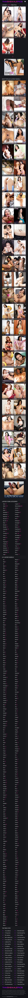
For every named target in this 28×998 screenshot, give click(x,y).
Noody (16, 681)
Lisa (4, 908)
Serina (17, 807)
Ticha (17, 864)
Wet (16, 552)
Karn (4, 858)
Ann (4, 589)
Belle (4, 641)
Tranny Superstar (20, 953)
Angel (4, 587)
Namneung (17, 622)
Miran (17, 599)
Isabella (5, 803)
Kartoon (5, 860)
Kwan (4, 879)
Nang (16, 631)
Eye (4, 738)
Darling (5, 708)
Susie (16, 841)
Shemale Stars (8, 964)
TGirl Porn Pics (8, 968)
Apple (4, 597)
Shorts (17, 524)
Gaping (5, 546)
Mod (16, 603)
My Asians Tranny (8, 948)
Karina (5, 855)
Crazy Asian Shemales (21, 948)
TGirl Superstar (20, 950)
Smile (17, 811)
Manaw (5, 916)
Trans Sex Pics (20, 957)
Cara (4, 675)
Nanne (16, 633)
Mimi (16, 587)
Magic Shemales (8, 979)
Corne (4, 696)
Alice (4, 566)
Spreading (18, 535)
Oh (16, 702)
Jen (4, 822)
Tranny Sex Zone (20, 984)
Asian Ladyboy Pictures (9, 966)
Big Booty (6, 516)
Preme (17, 780)
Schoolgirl (17, 522)
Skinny (17, 527)
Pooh (16, 771)
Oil (16, 704)
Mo (16, 601)
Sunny (17, 839)
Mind (16, 589)
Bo (4, 650)
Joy (4, 839)
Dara (4, 706)
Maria (4, 925)
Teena (16, 860)
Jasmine (5, 818)
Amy (4, 584)
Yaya (16, 906)
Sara (16, 803)
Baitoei (5, 612)
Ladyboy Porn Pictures (21, 975)
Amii (4, 578)
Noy (16, 690)
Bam (4, 620)
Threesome (18, 543)
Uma (16, 877)
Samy (16, 799)
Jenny (5, 824)
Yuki (16, 921)
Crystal (5, 702)
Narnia (16, 639)
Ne (16, 650)
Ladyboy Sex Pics (8, 962)
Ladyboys (19, 968)
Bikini (5, 522)
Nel (16, 652)
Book (4, 658)
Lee (4, 893)
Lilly (4, 898)
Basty (4, 624)
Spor (16, 830)
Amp (4, 582)
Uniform (17, 548)
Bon (4, 654)
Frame (5, 755)
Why (16, 893)
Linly (4, 906)
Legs (4, 554)
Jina (4, 834)
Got (4, 778)
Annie (4, 593)
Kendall (5, 866)
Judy (4, 843)
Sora (16, 828)
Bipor (4, 647)
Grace (5, 780)
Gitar (4, 769)
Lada (4, 887)
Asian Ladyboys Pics (21, 944)
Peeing (17, 514)
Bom (4, 652)
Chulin (5, 687)
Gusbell (5, 786)
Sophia (17, 826)
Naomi (16, 637)
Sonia (16, 824)
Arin (4, 599)
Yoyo (16, 914)
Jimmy (5, 832)
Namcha (17, 620)
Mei (16, 572)
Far (4, 744)
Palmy (16, 721)
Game (4, 757)
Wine (16, 900)
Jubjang (5, 841)
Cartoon (5, 677)
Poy (16, 776)
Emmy (5, 736)
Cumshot (6, 533)
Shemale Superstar (21, 979)
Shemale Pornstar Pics (21, 973)
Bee (4, 633)
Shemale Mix (7, 977)
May (16, 561)
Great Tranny (7, 975)
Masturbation (18, 506)
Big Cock (5, 518)
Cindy (5, 690)
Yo (16, 910)
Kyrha (4, 885)
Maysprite (17, 563)
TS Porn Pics (7, 973)
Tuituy (16, 874)
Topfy (16, 872)
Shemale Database (21, 930)
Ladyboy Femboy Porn (9, 957)
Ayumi (4, 610)
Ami (4, 576)
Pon (16, 765)
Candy (5, 673)
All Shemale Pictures (21, 955)
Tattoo (17, 539)
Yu (16, 916)
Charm (5, 679)
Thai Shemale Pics (10, 996)
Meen (16, 568)
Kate (4, 862)
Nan (16, 624)
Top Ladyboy (20, 982)
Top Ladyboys (8, 930)
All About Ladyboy (8, 953)
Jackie (4, 807)
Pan (16, 725)
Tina (16, 866)
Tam (16, 851)
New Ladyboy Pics (8, 937)
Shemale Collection (21, 966)
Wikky (16, 898)
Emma (5, 734)
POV (16, 518)
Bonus (4, 656)
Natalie (17, 643)
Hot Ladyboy (19, 941)
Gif (4, 759)
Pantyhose (18, 512)
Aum (4, 608)
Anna (5, 591)
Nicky (16, 658)
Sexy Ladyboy (8, 944)
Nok (16, 671)
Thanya (17, 862)
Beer (4, 635)
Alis (4, 568)
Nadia (17, 616)
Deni (4, 717)
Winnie (16, 902)
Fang (4, 742)
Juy (4, 847)
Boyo (4, 664)
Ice (4, 799)
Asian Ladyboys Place (21, 977)
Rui (16, 792)
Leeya (5, 895)
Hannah (5, 788)
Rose (16, 790)
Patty (16, 742)
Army (5, 605)
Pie (16, 755)
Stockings (17, 537)
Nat (16, 641)
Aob (4, 595)
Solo (17, 533)
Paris (16, 736)
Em (4, 732)
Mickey (17, 578)
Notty (16, 687)
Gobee (4, 771)
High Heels (6, 550)
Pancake (17, 727)
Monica (17, 610)
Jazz (4, 820)
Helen (5, 790)
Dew (4, 719)
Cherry (5, 683)
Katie (4, 864)
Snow (16, 813)
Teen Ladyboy (20, 959)
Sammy (17, 797)
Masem (17, 559)
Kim (4, 872)
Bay (4, 626)
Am (4, 574)
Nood (16, 679)
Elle (4, 729)
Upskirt (17, 550)
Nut (16, 696)
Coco (4, 692)
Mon (16, 605)
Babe (4, 510)
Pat (16, 740)
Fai (4, 740)
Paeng (16, 717)
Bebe (4, 631)
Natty (16, 647)
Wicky (17, 895)
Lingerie (17, 503)
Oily (16, 706)
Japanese (6, 552)
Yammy (17, 904)
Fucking (5, 543)
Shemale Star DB (8, 950)
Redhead (17, 520)
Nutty (16, 698)
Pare (16, 734)
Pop (16, 774)
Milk (16, 582)
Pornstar (17, 516)
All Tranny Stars (8, 982)
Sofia (16, 818)
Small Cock (18, 529)
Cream (5, 698)
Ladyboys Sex (20, 946)
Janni (4, 816)
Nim (16, 660)
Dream (5, 725)
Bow (4, 660)
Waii (16, 887)
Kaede (4, 849)
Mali (4, 914)
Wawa (17, 891)
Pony (16, 769)
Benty (5, 643)
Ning (16, 662)
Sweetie (17, 845)
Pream (17, 778)
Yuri (16, 923)
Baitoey (5, 614)
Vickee (16, 883)
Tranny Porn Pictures (21, 939)
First (4, 748)
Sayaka (17, 805)
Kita (4, 874)
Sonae (16, 822)
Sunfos (17, 837)
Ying (16, 908)
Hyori (4, 797)
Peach (17, 746)
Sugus (16, 834)
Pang (16, 729)
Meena (17, 570)
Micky (16, 580)
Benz (4, 645)
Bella (4, 639)
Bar (4, 622)
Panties (17, 510)
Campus (5, 671)
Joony (4, 837)
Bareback (6, 512)
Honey (5, 795)
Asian (5, 506)
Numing (17, 692)
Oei (16, 700)
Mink (16, 593)
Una (16, 879)
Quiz (16, 784)
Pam (16, 723)
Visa (16, 885)
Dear (4, 711)
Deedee (5, 713)
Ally (4, 572)
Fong (4, 753)
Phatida (17, 750)
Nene (16, 654)
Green (5, 782)
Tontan (17, 870)
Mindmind (17, 591)
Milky (16, 584)
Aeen (4, 561)
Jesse (4, 826)
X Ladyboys (7, 946)
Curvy (5, 535)
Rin (16, 786)
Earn (4, 727)
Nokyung (17, 673)
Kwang (5, 881)
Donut (5, 723)
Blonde (5, 524)
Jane (4, 813)
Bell (4, 637)
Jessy (4, 830)
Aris (4, 601)
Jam (4, 811)
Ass (4, 508)
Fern (4, 746)
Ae (4, 559)
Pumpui (17, 782)
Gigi (4, 763)
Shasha (17, 809)
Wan (16, 889)
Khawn (5, 868)
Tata (16, 858)
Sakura (17, 795)
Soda (16, 816)
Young (17, 554)
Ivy (4, 805)
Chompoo (5, 685)
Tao (16, 855)
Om (16, 711)
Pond (16, 767)
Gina (4, 767)
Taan (16, 847)
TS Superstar (7, 933)
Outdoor (17, 508)
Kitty (4, 877)
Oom (16, 715)
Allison (5, 570)
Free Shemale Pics (21, 964)
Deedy (4, 715)
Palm (16, 719)
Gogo (4, 776)
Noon (16, 685)
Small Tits (18, 531)
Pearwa (17, 748)
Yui (16, 919)
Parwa (16, 738)
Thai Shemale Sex (9, 984)
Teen (16, 541)
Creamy (5, 700)
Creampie (6, 529)
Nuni (16, 694)
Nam (16, 618)
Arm (4, 603)
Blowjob (5, 527)
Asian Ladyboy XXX (9, 959)
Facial (5, 537)
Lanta (5, 891)
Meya (16, 576)
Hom (4, 792)
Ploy (16, 761)
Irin (4, 801)
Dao (4, 704)
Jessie (4, 828)
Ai (4, 563)
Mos (16, 614)
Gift (4, 761)
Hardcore (6, 548)
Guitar (5, 784)
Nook (16, 683)
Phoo (16, 753)
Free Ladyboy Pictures (9, 939)
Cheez (4, 681)
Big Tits (5, 520)
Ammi (4, 580)
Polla (16, 763)
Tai (16, 849)
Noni (16, 677)
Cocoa (4, 694)
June (4, 845)
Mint (16, 597)
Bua (4, 666)
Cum (5, 531)
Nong (16, 675)
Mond (17, 608)
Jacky (4, 809)
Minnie (16, 595)
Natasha (17, 645)
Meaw (16, 566)
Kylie (4, 883)
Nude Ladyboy (20, 935)
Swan (17, 843)
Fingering (5, 541)
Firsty (4, 750)
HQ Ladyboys (20, 962)
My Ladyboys (7, 935)
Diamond (5, 721)
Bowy (4, 662)
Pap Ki (16, 732)
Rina (16, 788)
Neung (16, 656)
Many (5, 921)
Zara (16, 925)
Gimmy (5, 765)
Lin (4, 902)
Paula (16, 744)
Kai (4, 851)
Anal (5, 503)
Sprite (16, 832)
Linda (4, 904)
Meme (16, 574)
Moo (16, 612)
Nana (16, 626)
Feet (4, 539)
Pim (16, 757)
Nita (16, 664)
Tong (16, 868)
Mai (4, 912)
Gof (4, 774)
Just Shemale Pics (21, 937)
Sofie (16, 820)
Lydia (4, 910)
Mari (4, 923)
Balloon (5, 618)
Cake (4, 668)
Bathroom (5, 514)
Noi (16, 668)
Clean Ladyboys (8, 955)
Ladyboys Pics (8, 941)
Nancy (17, 629)
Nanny (17, 635)
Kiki (4, 870)
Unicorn (17, 881)
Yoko (16, 912)
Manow (5, 919)
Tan (16, 853)
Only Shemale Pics (21, 933)
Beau (4, 629)
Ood (16, 713)
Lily (4, 900)
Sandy (16, 801)
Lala (4, 889)
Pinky (16, 759)
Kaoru (5, 853)
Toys (17, 546)
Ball (4, 616)
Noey (16, 666)
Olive (16, 708)
